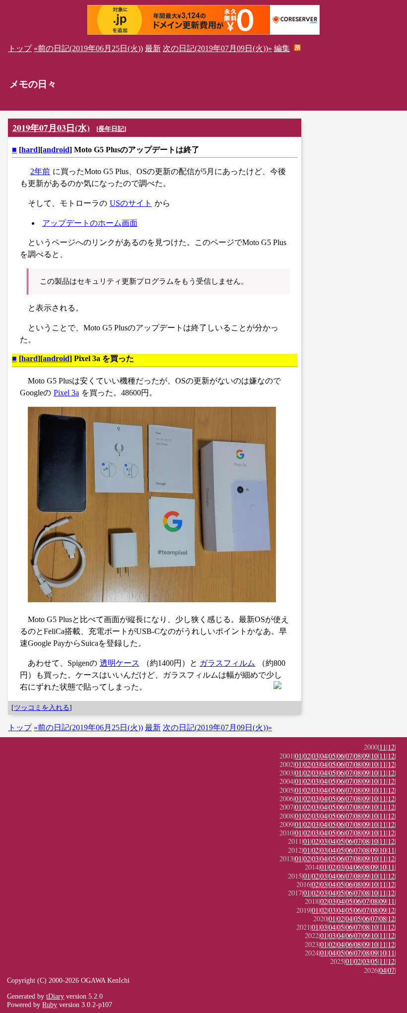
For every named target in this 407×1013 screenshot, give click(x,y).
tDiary (55, 996)
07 (348, 755)
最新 (153, 48)
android (56, 149)
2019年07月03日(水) (51, 127)
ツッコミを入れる (41, 707)
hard (29, 149)
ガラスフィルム (227, 663)
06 (340, 755)
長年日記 (111, 128)
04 (323, 755)
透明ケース (119, 663)
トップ (20, 48)
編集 (282, 48)
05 (332, 755)
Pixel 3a (66, 392)
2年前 (40, 171)
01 (298, 755)
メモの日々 (33, 84)
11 (382, 747)
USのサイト (131, 203)
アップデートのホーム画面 (89, 223)
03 (315, 755)
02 (306, 755)
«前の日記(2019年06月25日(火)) (88, 48)
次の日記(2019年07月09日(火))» (217, 48)
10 (374, 755)
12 (391, 747)
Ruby (49, 1005)
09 (365, 755)
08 (357, 755)
